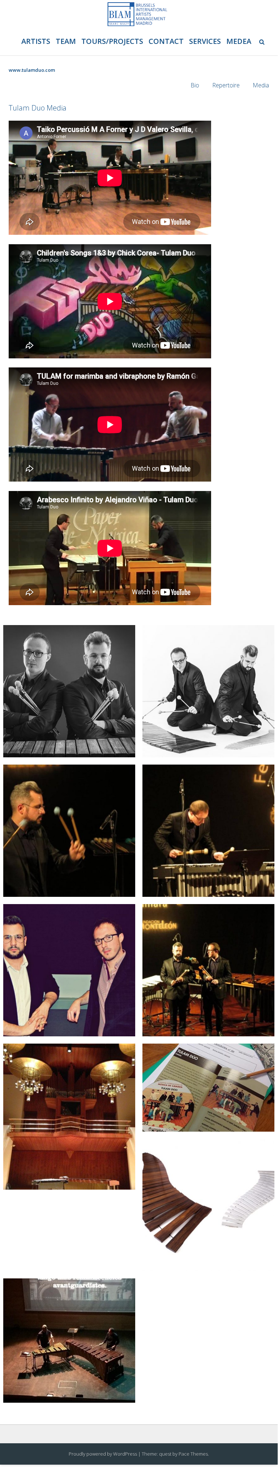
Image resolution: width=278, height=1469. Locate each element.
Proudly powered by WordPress (103, 1454)
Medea (238, 41)
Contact (166, 41)
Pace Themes (193, 1454)
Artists (35, 41)
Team (66, 41)
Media (261, 85)
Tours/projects (112, 41)
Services (205, 41)
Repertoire (226, 85)
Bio (195, 85)
